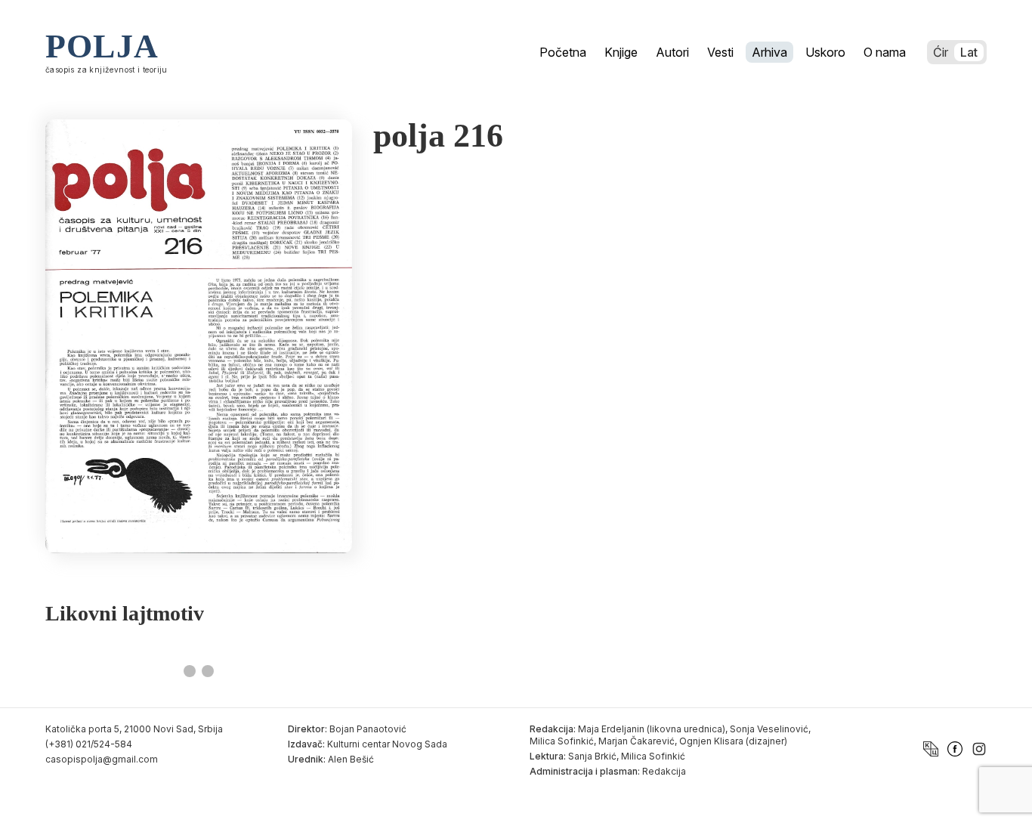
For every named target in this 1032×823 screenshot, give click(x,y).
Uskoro (825, 52)
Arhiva (769, 52)
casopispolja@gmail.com (101, 759)
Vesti (720, 52)
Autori (672, 52)
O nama (885, 52)
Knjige (621, 52)
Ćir (940, 52)
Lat (969, 52)
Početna (562, 52)
